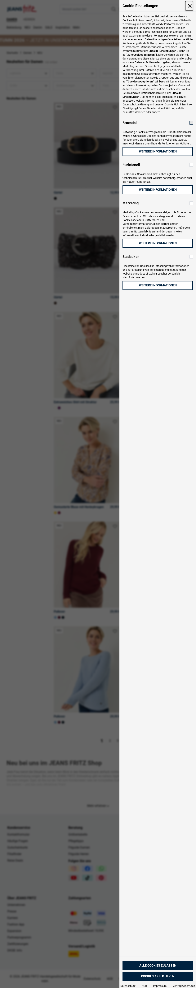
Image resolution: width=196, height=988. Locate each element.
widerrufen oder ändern (146, 112)
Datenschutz (128, 985)
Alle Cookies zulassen (157, 965)
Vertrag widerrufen (184, 985)
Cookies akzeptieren (157, 976)
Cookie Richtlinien (175, 104)
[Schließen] (189, 5)
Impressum (160, 985)
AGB (144, 985)
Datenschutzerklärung (135, 104)
